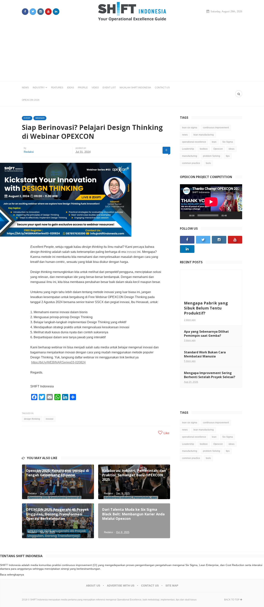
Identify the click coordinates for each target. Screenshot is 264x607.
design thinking (32, 419)
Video (95, 87)
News (25, 87)
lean (214, 142)
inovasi (132, 251)
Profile (83, 87)
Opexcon (218, 148)
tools (208, 163)
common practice (191, 163)
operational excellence (194, 142)
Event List (109, 87)
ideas (231, 148)
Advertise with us (120, 585)
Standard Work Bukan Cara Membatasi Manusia (205, 354)
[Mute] (231, 215)
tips (228, 156)
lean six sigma (189, 127)
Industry (39, 87)
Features (57, 87)
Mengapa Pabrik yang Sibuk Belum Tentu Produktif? (206, 308)
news (185, 134)
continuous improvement (216, 127)
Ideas (70, 87)
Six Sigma (227, 142)
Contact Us (162, 87)
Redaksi (29, 151)
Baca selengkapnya (12, 574)
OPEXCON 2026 (30, 100)
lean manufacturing (203, 134)
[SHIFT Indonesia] (132, 11)
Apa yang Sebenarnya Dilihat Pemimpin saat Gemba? (206, 333)
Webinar (39, 118)
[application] (211, 201)
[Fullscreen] (237, 215)
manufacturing (189, 156)
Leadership (188, 148)
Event (27, 118)
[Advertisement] (132, 52)
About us (93, 585)
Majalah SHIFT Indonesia (135, 87)
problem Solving (211, 156)
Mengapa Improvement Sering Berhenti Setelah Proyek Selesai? (209, 375)
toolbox (204, 148)
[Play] (185, 215)
